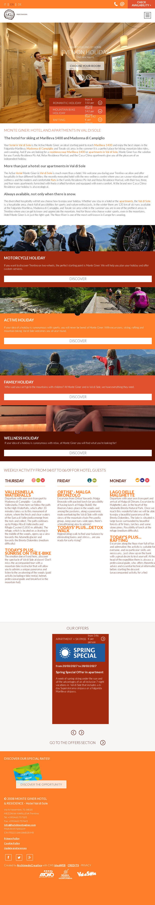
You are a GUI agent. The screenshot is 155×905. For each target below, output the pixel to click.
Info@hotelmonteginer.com (20, 824)
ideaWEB (60, 865)
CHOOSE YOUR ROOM (85, 66)
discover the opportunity (41, 784)
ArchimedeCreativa (29, 865)
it (5, 4)
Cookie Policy (12, 843)
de (20, 4)
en (12, 4)
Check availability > (141, 4)
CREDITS (73, 865)
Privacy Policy (11, 838)
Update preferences (15, 848)
